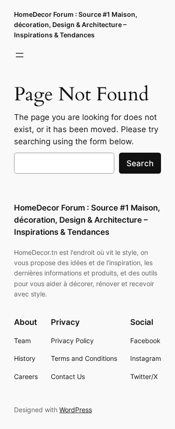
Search (140, 163)
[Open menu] (19, 55)
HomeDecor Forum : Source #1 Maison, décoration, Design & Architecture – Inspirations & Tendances (75, 24)
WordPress (75, 410)
